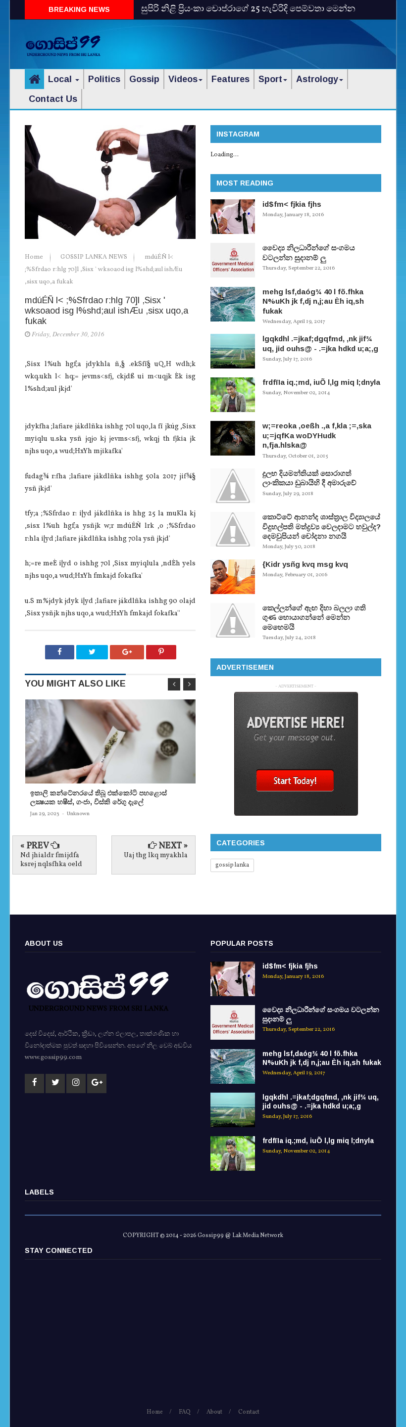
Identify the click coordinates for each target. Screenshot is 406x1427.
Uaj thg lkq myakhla (156, 855)
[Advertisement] (265, 42)
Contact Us (53, 99)
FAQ (185, 1412)
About (214, 1412)
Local (61, 79)
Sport (270, 79)
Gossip (144, 79)
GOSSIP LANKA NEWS (94, 257)
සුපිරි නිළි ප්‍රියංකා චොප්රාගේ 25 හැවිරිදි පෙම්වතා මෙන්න (248, 9)
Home (35, 257)
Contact (248, 1412)
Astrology (317, 79)
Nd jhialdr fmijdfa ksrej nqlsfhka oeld (51, 860)
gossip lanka (232, 865)
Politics (104, 79)
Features (230, 79)
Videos (183, 79)
